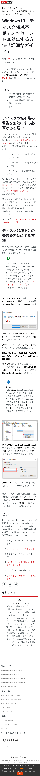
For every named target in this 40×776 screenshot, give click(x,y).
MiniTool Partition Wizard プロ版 (12, 674)
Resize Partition (16, 8)
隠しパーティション (11, 185)
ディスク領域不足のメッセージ (20, 191)
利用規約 (14, 757)
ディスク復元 (5, 707)
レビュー (4, 728)
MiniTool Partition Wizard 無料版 (12, 670)
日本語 (7, 62)
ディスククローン (7, 711)
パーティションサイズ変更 (10, 695)
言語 (7, 747)
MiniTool (6, 78)
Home (4, 8)
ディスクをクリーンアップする (21, 549)
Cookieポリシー (23, 768)
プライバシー (24, 757)
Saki (8, 59)
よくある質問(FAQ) (7, 720)
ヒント (12, 107)
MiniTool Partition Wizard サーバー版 (14, 678)
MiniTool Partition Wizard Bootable (13, 682)
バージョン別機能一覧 (9, 686)
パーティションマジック (9, 703)
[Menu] (36, 2)
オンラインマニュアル (9, 724)
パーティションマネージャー (11, 699)
